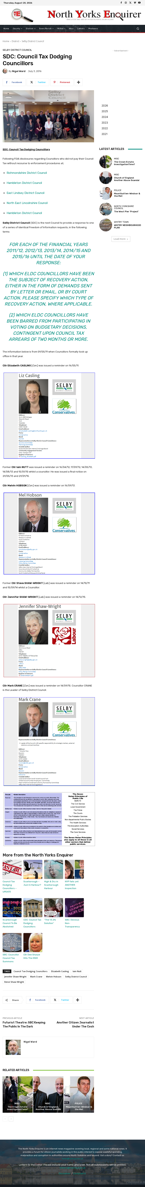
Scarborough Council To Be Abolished (10, 923)
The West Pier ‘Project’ (126, 211)
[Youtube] (139, 3)
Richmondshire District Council (27, 173)
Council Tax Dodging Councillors (30, 971)
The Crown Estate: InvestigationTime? (17, 1108)
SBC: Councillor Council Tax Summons (11, 958)
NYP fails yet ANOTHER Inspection (72, 885)
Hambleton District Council (24, 183)
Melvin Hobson (53, 976)
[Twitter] (130, 3)
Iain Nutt (77, 971)
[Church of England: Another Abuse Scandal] (48, 1094)
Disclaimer (65, 1173)
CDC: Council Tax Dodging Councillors (32, 923)
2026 (105, 105)
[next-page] (11, 1118)
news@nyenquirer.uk (72, 1158)
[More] (79, 82)
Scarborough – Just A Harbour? (32, 883)
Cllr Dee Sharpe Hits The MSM (31, 956)
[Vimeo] (135, 3)
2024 (105, 116)
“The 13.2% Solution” (50, 921)
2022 (105, 128)
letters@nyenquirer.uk (73, 1167)
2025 (105, 111)
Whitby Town (121, 222)
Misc (17, 1103)
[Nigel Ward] (6, 71)
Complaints (79, 1173)
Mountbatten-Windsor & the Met (79, 1108)
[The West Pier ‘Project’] (105, 209)
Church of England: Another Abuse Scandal (48, 1108)
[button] (138, 28)
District (15, 41)
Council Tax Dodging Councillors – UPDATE (10, 886)
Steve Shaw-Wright (14, 981)
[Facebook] (121, 3)
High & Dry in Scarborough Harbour (51, 885)
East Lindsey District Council (25, 193)
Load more (120, 239)
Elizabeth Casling (60, 971)
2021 (105, 134)
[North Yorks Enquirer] (22, 15)
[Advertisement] (121, 72)
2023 (105, 122)
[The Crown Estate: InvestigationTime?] (18, 1094)
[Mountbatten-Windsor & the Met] (79, 1094)
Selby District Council (33, 41)
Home (6, 41)
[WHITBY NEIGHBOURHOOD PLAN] (105, 225)
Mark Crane (36, 976)
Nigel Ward (18, 71)
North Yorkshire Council (124, 207)
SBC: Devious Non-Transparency (72, 923)
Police (78, 1103)
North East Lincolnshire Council (27, 203)
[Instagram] (125, 3)
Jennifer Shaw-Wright (15, 976)
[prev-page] (5, 1118)
